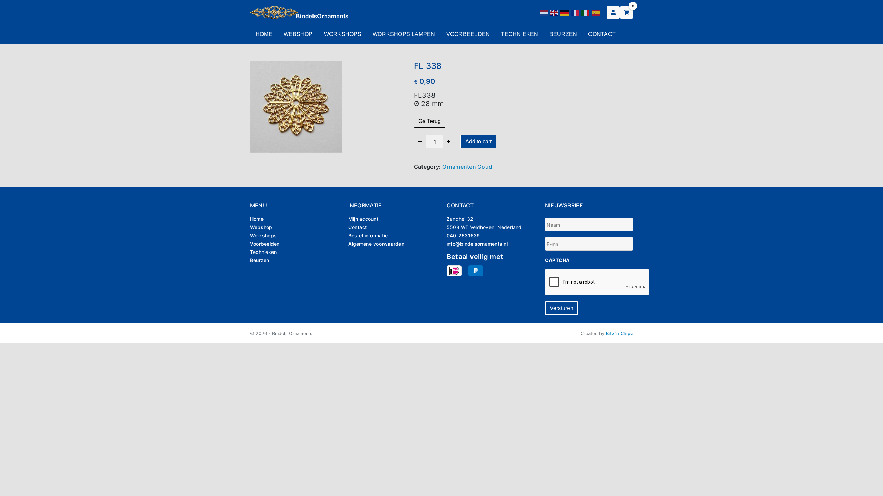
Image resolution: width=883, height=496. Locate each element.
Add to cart (478, 141)
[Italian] (585, 12)
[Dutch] (544, 12)
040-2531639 (463, 235)
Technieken (519, 34)
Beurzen (563, 34)
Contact (602, 34)
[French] (575, 12)
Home (264, 34)
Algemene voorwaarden (376, 244)
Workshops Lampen (404, 34)
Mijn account (363, 219)
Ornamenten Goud (467, 166)
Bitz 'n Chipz (619, 333)
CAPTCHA (557, 260)
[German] (564, 12)
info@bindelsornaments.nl (477, 244)
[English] (554, 12)
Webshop (298, 34)
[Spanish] (596, 12)
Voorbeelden (468, 34)
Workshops (342, 34)
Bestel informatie (368, 235)
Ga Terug (429, 121)
